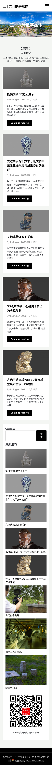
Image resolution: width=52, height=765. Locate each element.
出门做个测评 (12, 615)
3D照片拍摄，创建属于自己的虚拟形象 (25, 551)
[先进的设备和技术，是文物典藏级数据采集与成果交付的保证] (26, 484)
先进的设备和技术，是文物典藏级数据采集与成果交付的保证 (25, 165)
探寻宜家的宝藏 (13, 651)
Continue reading (20, 123)
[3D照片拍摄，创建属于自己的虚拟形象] (26, 539)
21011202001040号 (35, 760)
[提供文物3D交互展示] (26, 459)
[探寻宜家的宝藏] (26, 634)
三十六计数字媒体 (15, 6)
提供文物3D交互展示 (20, 94)
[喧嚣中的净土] (26, 670)
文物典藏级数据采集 (20, 237)
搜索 (41, 435)
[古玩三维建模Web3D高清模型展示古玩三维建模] (26, 566)
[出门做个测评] (26, 599)
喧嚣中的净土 (12, 688)
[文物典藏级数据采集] (26, 513)
